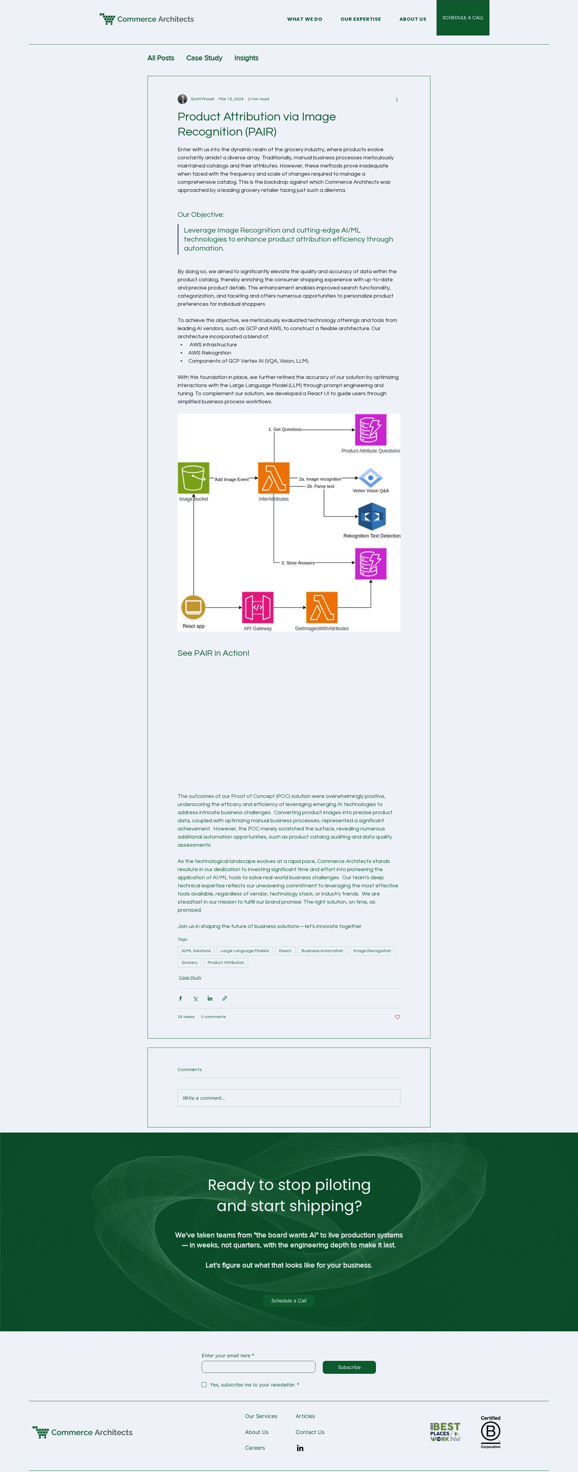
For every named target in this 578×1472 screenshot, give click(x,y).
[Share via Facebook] (180, 998)
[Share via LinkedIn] (210, 998)
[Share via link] (225, 998)
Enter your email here (228, 1355)
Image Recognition (372, 951)
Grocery (189, 963)
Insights (247, 58)
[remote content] (289, 717)
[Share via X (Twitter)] (195, 998)
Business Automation (322, 951)
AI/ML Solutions (196, 951)
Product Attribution (226, 963)
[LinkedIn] (300, 1447)
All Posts (161, 58)
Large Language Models (245, 951)
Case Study (204, 58)
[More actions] (396, 99)
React (285, 951)
